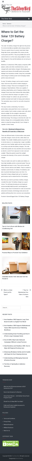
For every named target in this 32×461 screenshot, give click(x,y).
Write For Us (7, 430)
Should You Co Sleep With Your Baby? (13, 401)
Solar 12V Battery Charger (22, 196)
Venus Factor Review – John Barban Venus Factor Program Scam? (16, 396)
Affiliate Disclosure (8, 427)
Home (4, 23)
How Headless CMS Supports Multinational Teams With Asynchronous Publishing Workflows (17, 328)
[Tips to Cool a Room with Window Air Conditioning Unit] (16, 215)
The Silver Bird (6, 19)
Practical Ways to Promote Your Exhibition (14, 252)
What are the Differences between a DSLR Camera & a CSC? (15, 387)
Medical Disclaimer (8, 424)
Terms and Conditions (9, 418)
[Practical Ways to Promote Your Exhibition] (16, 241)
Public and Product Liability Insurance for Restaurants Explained (14, 406)
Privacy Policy (7, 421)
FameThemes (19, 458)
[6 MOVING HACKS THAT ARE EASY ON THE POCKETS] (16, 265)
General (9, 23)
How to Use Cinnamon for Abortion (13, 392)
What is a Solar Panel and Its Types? (8, 292)
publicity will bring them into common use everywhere (15, 193)
